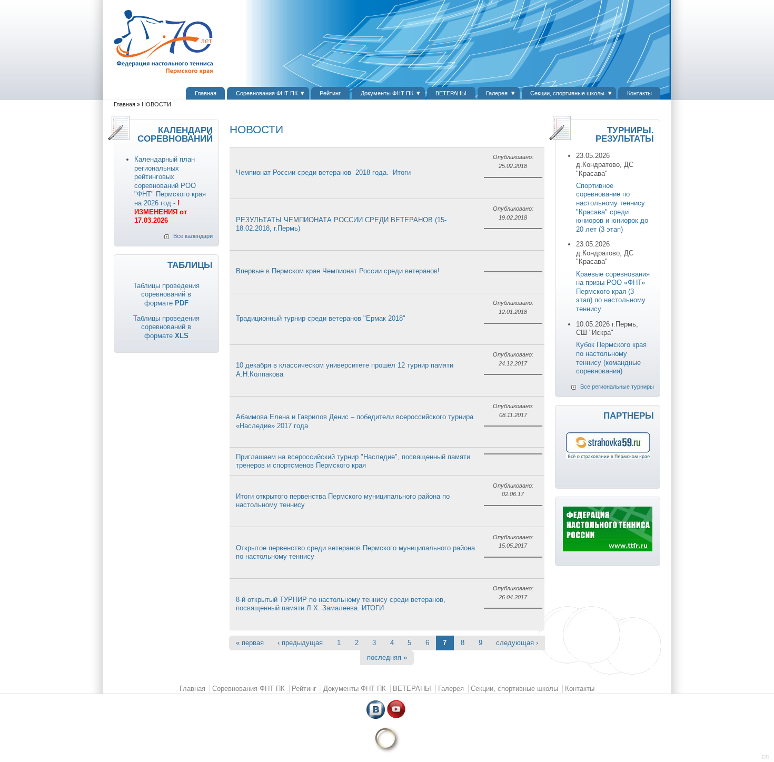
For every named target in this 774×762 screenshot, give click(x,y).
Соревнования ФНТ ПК (266, 93)
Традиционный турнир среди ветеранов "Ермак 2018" (320, 318)
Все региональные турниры (617, 386)
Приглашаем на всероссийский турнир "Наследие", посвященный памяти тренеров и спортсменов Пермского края (353, 461)
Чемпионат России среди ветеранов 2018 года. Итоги (323, 172)
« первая (250, 643)
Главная (205, 93)
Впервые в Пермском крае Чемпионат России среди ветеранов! (338, 271)
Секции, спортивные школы (567, 93)
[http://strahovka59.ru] (608, 456)
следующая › (517, 643)
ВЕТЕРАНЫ (451, 93)
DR (765, 757)
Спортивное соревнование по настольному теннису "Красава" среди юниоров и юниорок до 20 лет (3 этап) (612, 207)
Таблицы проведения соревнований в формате (166, 294)
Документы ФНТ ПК (387, 93)
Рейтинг (330, 93)
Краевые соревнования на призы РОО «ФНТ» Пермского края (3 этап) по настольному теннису (613, 291)
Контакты (639, 93)
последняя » (387, 657)
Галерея (497, 93)
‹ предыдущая (300, 643)
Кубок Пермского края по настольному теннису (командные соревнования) (611, 358)
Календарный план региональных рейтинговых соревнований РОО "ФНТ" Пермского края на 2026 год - (170, 189)
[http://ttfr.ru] (607, 549)
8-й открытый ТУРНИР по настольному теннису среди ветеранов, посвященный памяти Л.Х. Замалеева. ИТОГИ (340, 604)
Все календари (193, 236)
